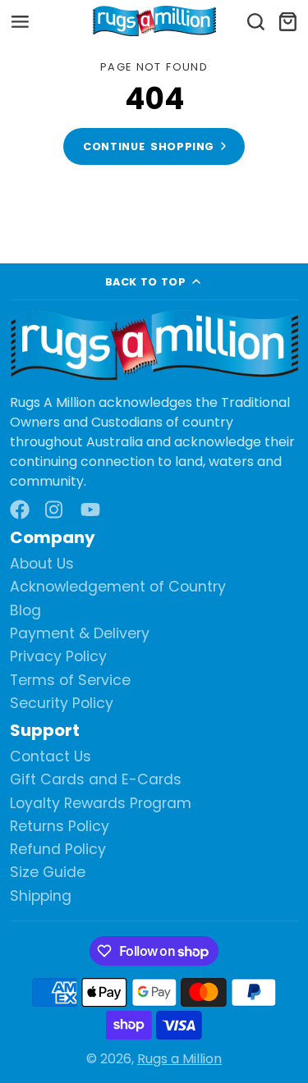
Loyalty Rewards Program (100, 803)
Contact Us (50, 756)
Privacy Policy (58, 656)
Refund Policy (58, 849)
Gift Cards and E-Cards (96, 779)
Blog (25, 610)
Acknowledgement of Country (118, 587)
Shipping (40, 896)
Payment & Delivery (79, 633)
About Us (42, 564)
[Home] (154, 21)
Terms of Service (70, 680)
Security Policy (61, 703)
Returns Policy (59, 826)
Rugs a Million (179, 1058)
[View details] (154, 346)
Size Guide (47, 872)
